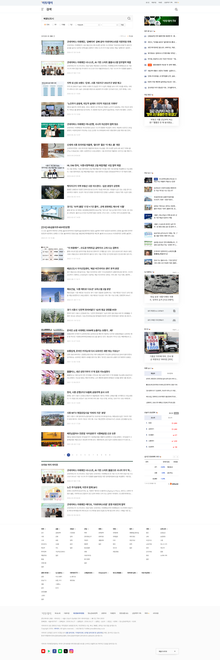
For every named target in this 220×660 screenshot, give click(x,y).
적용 (122, 25)
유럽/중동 (115, 552)
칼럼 (161, 552)
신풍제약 (151, 441)
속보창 (160, 2)
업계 (71, 536)
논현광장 (162, 536)
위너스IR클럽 (117, 573)
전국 (147, 548)
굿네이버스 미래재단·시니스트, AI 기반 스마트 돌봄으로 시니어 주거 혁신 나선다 (102, 470)
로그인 (147, 2)
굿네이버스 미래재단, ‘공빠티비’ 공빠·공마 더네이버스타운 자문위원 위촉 (99, 41)
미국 (114, 540)
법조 (147, 533)
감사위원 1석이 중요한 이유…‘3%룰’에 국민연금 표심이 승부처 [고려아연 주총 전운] (176, 88)
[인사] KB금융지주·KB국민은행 (55, 227)
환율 (42, 559)
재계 (85, 533)
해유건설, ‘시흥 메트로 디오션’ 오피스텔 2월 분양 (89, 289)
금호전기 (151, 429)
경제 (100, 529)
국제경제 (115, 533)
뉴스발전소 (59, 573)
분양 (71, 544)
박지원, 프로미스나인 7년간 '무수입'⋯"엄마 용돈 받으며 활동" (169, 59)
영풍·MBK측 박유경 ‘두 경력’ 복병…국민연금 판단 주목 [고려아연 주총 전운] (176, 65)
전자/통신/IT (88, 536)
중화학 (86, 544)
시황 (42, 536)
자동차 (86, 540)
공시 (42, 533)
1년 (71, 25)
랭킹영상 (72, 580)
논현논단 (162, 533)
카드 (57, 548)
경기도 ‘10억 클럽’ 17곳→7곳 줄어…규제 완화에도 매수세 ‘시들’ (96, 206)
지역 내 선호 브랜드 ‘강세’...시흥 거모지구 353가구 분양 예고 (94, 83)
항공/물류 (87, 548)
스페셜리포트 (88, 573)
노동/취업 (149, 544)
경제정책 (101, 533)
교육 (147, 536)
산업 (85, 529)
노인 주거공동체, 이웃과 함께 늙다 (82, 487)
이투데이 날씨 (131, 573)
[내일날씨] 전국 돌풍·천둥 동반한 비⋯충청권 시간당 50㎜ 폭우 (170, 36)
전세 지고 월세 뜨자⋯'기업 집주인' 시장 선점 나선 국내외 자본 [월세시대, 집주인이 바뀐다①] (165, 263)
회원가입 (154, 2)
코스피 (153, 418)
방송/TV (43, 580)
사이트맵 (155, 613)
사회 (147, 529)
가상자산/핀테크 (60, 552)
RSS (176, 2)
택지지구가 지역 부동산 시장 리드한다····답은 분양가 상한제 (93, 186)
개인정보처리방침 (78, 613)
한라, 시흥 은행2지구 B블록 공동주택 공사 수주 (88, 392)
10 (105, 455)
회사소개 (57, 613)
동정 (147, 555)
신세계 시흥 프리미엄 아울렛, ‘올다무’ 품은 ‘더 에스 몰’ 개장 (93, 144)
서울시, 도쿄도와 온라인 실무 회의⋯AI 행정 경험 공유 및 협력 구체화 (165, 227)
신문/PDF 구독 (168, 2)
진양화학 (151, 447)
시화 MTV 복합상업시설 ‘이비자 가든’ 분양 (86, 413)
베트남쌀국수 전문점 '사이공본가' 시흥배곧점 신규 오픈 (91, 433)
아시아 (115, 548)
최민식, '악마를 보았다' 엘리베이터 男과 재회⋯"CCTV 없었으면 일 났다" (173, 42)
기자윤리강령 (79, 633)
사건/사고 (149, 540)
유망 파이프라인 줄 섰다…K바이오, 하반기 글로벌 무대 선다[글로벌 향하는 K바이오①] (177, 48)
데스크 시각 (163, 544)
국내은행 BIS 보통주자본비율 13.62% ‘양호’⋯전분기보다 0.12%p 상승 (164, 199)
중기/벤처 (87, 559)
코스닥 (170, 418)
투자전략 (170, 373)
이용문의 (113, 613)
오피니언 (163, 529)
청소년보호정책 (92, 613)
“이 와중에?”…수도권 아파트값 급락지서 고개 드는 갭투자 (92, 248)
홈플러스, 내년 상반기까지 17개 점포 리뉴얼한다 (88, 371)
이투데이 (56, 629)
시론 (161, 540)
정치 (130, 529)
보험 (57, 540)
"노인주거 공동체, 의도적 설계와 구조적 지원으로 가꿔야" (92, 103)
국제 (114, 529)
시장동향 (72, 533)
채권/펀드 (44, 555)
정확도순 (123, 36)
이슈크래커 (59, 577)
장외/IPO (44, 544)
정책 (71, 540)
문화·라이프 (45, 573)
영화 (42, 584)
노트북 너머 (163, 555)
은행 (57, 536)
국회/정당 (132, 536)
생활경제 (101, 540)
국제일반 (115, 536)
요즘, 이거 (58, 580)
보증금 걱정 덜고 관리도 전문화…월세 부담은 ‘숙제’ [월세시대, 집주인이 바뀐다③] (165, 209)
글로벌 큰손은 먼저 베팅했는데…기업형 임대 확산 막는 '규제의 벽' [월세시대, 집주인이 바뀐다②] (165, 245)
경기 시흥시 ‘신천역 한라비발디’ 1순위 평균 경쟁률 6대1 (92, 309)
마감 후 (162, 548)
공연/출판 (44, 592)
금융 (57, 529)
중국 (114, 544)
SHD (150, 423)
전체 (48, 25)
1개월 (63, 25)
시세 (42, 540)
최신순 (131, 36)
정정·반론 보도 (123, 613)
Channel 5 (103, 573)
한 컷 (57, 588)
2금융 (57, 544)
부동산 (72, 529)
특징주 (153, 373)
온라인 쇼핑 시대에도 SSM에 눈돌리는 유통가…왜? (90, 330)
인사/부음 (149, 552)
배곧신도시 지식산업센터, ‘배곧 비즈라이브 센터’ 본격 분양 (93, 268)
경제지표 (101, 536)
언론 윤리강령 (70, 633)
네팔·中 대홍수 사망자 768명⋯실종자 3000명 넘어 (165, 71)
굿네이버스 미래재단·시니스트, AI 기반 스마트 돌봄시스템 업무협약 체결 (99, 62)
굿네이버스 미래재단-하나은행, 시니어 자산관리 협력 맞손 (92, 124)
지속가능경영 (146, 573)
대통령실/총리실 (134, 533)
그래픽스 (58, 584)
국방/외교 (132, 540)
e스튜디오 (73, 577)
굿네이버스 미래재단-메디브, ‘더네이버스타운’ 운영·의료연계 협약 (96, 504)
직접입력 (80, 25)
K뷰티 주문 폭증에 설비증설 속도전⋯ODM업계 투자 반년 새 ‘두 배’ (170, 82)
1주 (55, 25)
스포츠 (43, 595)
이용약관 (66, 613)
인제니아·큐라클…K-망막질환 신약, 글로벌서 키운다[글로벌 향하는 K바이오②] (174, 76)
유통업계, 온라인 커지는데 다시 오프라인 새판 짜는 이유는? (93, 351)
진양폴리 (151, 435)
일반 (42, 567)
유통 (85, 552)
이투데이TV (74, 573)
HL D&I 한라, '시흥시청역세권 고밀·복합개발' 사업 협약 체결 (94, 165)
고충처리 (104, 613)
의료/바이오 (87, 555)
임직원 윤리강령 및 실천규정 (93, 633)
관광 (42, 577)
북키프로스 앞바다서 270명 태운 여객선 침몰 (163, 53)
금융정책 (58, 533)
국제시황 (43, 563)
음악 (42, 588)
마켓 (42, 529)
